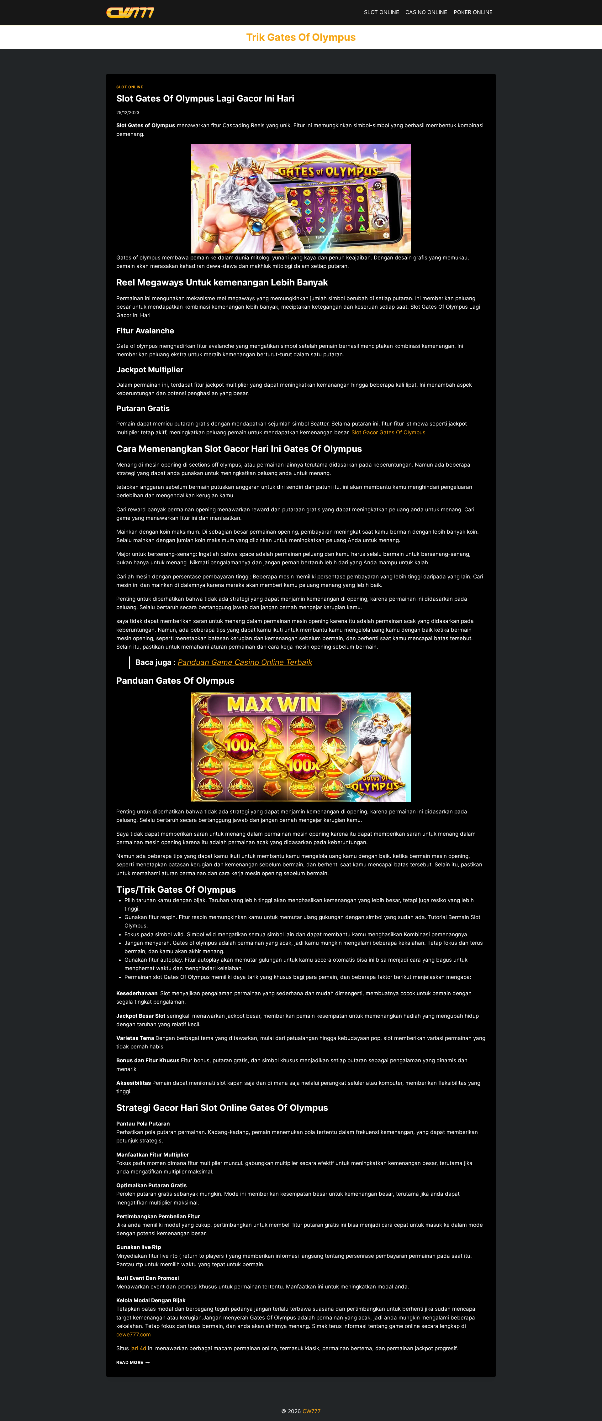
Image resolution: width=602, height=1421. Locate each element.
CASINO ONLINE (426, 12)
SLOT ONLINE (381, 12)
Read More (133, 1362)
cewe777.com (133, 1334)
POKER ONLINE (473, 12)
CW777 (312, 1411)
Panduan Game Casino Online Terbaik (245, 662)
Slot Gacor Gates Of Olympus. (389, 432)
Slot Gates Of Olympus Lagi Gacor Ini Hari (205, 98)
